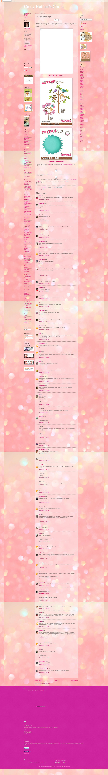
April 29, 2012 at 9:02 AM (44, 593)
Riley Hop (26, 267)
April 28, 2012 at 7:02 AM (44, 291)
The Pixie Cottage (27, 305)
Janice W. (41, 318)
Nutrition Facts (39, 690)
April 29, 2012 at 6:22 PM (44, 664)
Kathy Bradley (81, 127)
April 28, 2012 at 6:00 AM (44, 255)
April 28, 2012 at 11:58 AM (44, 390)
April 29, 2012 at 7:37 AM (44, 577)
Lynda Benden (81, 91)
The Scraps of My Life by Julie (45, 641)
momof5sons (41, 376)
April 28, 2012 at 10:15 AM (44, 339)
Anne (40, 649)
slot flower (26, 279)
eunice (40, 621)
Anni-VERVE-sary (27, 146)
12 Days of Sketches (26, 132)
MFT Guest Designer (26, 230)
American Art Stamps (26, 142)
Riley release (26, 271)
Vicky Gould (81, 141)
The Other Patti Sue (43, 449)
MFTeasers (26, 237)
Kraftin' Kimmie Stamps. (27, 207)
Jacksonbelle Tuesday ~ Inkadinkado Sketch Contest (28, 203)
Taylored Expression (26, 294)
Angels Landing (27, 144)
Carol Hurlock (42, 225)
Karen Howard (42, 310)
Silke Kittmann (82, 97)
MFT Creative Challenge (27, 227)
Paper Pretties (27, 253)
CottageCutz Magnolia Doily (56, 161)
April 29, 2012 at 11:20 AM (44, 626)
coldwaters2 (41, 203)
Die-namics (26, 170)
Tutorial (25, 315)
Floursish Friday (27, 181)
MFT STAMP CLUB (28, 232)
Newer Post (38, 680)
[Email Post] (54, 187)
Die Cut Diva (41, 562)
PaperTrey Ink (27, 258)
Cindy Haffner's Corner (44, 6)
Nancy (40, 369)
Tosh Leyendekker (82, 137)
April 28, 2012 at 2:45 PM (44, 460)
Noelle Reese (41, 589)
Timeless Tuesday (27, 307)
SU (24, 291)
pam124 (40, 612)
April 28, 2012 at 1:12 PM (44, 422)
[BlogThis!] (57, 187)
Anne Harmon (82, 106)
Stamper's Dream (27, 289)
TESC (25, 298)
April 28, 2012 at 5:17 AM (44, 220)
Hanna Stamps (27, 194)
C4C (25, 155)
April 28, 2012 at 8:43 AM (44, 313)
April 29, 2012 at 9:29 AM (44, 600)
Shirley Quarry (81, 134)
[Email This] (56, 187)
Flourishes (26, 179)
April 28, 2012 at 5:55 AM (44, 237)
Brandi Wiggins (82, 109)
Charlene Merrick (82, 115)
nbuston (40, 302)
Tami (40, 195)
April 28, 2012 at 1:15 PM (44, 437)
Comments (28, 337)
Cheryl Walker (42, 241)
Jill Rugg (41, 233)
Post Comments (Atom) (45, 683)
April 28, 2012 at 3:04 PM (44, 477)
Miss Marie (41, 325)
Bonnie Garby (42, 582)
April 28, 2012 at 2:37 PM (44, 453)
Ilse (39, 394)
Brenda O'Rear (81, 112)
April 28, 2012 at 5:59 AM (44, 247)
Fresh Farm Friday (28, 189)
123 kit (25, 134)
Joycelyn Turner (82, 87)
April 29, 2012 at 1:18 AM (44, 548)
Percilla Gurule (42, 464)
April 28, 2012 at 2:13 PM (44, 445)
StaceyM (40, 506)
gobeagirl (41, 630)
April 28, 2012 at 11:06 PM (44, 541)
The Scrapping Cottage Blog (66, 164)
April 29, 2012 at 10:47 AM (44, 617)
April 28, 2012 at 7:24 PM (44, 521)
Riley (25, 265)
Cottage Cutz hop (27, 167)
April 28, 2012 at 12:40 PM (44, 404)
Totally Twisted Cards (43, 668)
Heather (40, 533)
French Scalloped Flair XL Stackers (27, 187)
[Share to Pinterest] (61, 187)
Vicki (40, 351)
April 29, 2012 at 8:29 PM (44, 672)
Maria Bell (81, 94)
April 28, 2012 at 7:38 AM (44, 298)
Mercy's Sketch (27, 221)
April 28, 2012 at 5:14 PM (44, 492)
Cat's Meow (26, 156)
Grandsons (26, 192)
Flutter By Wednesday (26, 184)
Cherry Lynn (26, 160)
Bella (25, 151)
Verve (25, 317)
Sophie (25, 283)
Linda (40, 361)
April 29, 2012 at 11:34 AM (44, 637)
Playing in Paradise (28, 263)
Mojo (25, 241)
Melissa (40, 457)
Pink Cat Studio (27, 260)
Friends (25, 191)
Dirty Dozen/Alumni (28, 172)
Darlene (40, 552)
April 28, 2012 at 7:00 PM (44, 510)
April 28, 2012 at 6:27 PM (44, 502)
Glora (40, 333)
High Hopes (26, 199)
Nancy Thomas (42, 343)
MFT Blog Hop (27, 225)
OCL (25, 246)
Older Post (74, 680)
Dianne (40, 571)
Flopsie (25, 178)
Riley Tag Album (27, 274)
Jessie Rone (81, 81)
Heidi (40, 514)
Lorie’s (49, 164)
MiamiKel (41, 287)
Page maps (26, 251)
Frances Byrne (82, 78)
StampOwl (41, 279)
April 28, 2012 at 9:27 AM (44, 329)
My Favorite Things (28, 242)
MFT (25, 223)
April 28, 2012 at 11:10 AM (44, 372)
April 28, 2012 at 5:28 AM (44, 229)
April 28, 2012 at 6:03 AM (44, 262)
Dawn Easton (42, 259)
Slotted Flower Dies (28, 281)
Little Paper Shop (27, 214)
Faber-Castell (27, 176)
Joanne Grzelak (82, 84)
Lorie (40, 267)
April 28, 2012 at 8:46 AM (44, 321)
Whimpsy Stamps (27, 319)
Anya (25, 147)
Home (56, 680)
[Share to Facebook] (60, 187)
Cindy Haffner (44, 187)
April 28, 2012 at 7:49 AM (44, 306)
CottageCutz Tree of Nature (56, 75)
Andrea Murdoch (82, 67)
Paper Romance (27, 256)
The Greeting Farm (28, 303)
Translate (84, 23)
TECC (25, 296)
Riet (39, 214)
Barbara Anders (82, 72)
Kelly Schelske (42, 525)
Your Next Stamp (27, 323)
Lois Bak (82, 129)
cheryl (40, 251)
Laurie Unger (41, 441)
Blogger (67, 766)
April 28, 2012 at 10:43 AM (44, 357)
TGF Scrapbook (27, 299)
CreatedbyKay (42, 385)
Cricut (25, 168)
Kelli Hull (82, 89)
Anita (40, 488)
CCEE (25, 158)
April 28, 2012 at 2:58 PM (44, 469)
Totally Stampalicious (27, 310)
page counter (26, 753)
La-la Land (26, 209)
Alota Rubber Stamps (26, 139)
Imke (40, 545)
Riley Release (27, 273)
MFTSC (25, 239)
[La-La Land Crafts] (86, 41)
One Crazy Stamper (26, 249)
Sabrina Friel (81, 131)
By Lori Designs (27, 153)
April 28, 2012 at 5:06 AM (44, 210)
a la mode (26, 136)
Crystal (40, 605)
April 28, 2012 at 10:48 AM (44, 364)
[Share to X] (59, 187)
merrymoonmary (57, 766)
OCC (25, 244)
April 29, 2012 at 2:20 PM (44, 657)
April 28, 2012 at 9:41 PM (44, 529)
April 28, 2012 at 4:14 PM (44, 484)
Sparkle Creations (27, 285)
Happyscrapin (42, 496)
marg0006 (41, 416)
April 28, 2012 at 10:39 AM (44, 347)
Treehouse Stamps (28, 311)
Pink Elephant (27, 262)
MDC (25, 219)
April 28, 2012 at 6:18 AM (44, 275)
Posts (27, 335)
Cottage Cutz (41, 188)
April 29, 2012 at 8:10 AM (44, 585)
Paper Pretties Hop (28, 254)
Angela (81, 69)
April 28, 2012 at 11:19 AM (44, 381)
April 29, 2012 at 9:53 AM (44, 608)
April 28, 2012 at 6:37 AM (44, 283)
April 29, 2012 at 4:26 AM (44, 558)
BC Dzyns (26, 149)
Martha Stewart (27, 217)
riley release (26, 269)
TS (24, 313)
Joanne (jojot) (42, 661)
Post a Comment (41, 674)
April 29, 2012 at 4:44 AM (44, 567)
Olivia (40, 295)
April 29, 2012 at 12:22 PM (44, 645)
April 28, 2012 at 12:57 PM (44, 412)
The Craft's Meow (27, 301)
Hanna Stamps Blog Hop (27, 197)
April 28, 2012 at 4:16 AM (44, 199)
